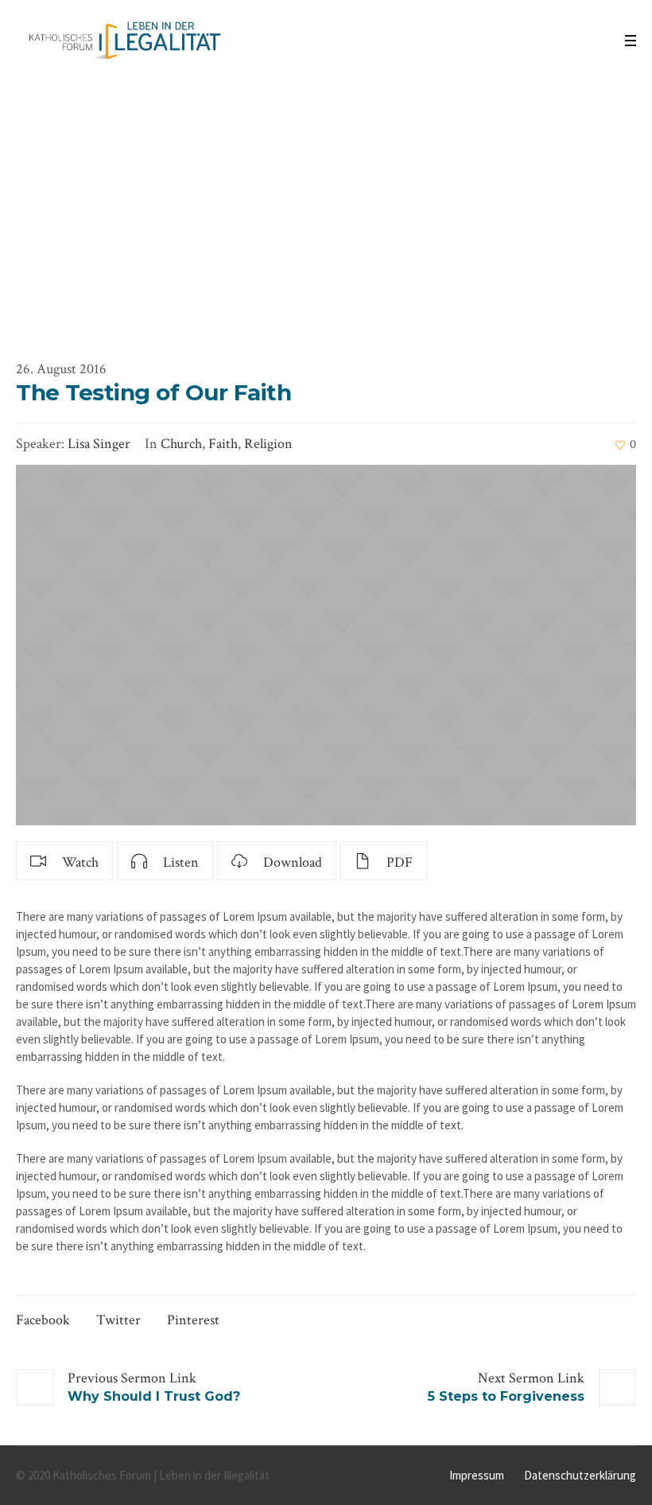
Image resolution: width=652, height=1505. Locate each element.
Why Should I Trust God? (154, 1396)
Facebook (43, 1320)
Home (249, 288)
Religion (268, 444)
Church (181, 444)
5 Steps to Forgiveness (506, 1396)
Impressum (476, 1475)
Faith (223, 444)
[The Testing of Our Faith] (326, 645)
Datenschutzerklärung (580, 1475)
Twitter (118, 1320)
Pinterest (193, 1320)
